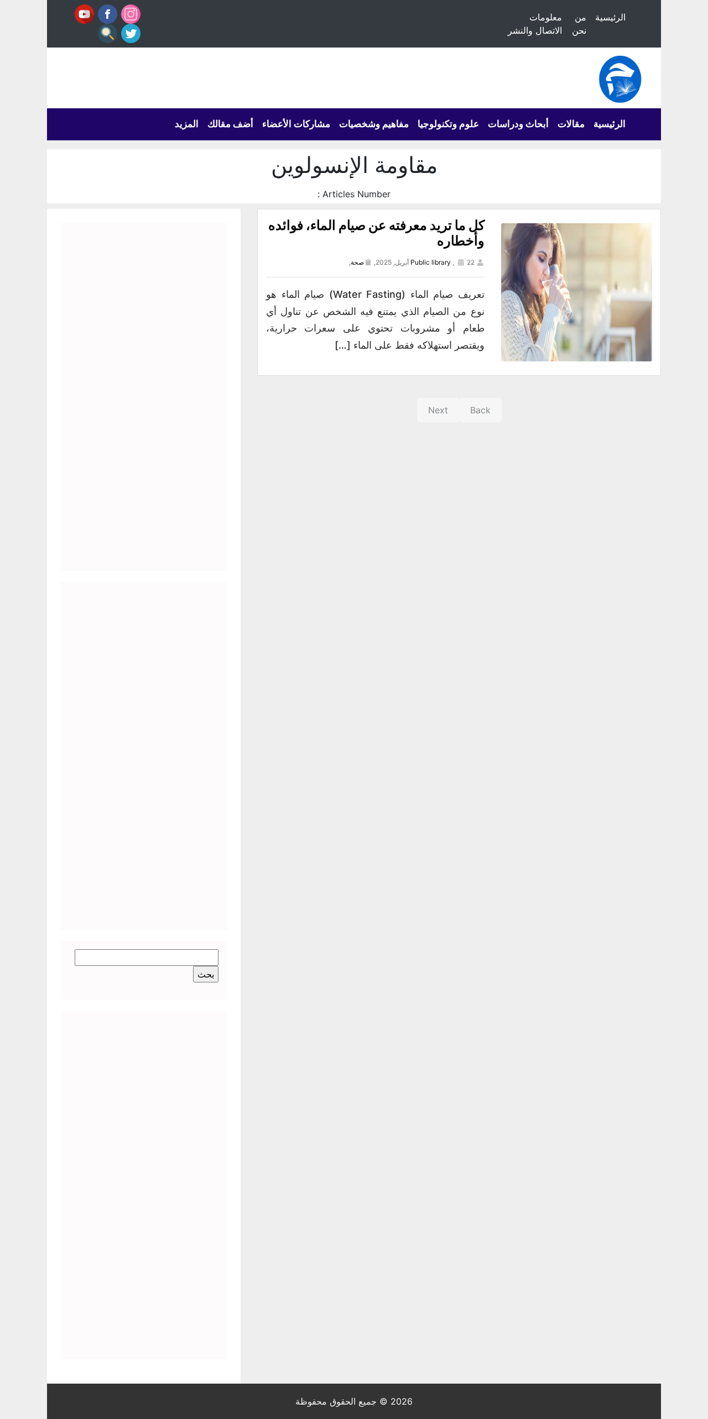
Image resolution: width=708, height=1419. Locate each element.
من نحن (579, 24)
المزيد (187, 123)
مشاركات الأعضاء (296, 123)
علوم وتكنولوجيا (448, 123)
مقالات (571, 123)
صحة (357, 262)
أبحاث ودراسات (518, 123)
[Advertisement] (143, 397)
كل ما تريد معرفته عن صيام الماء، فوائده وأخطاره (376, 233)
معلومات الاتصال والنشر (535, 24)
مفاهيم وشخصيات (374, 123)
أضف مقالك (230, 123)
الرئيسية (610, 17)
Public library (430, 262)
